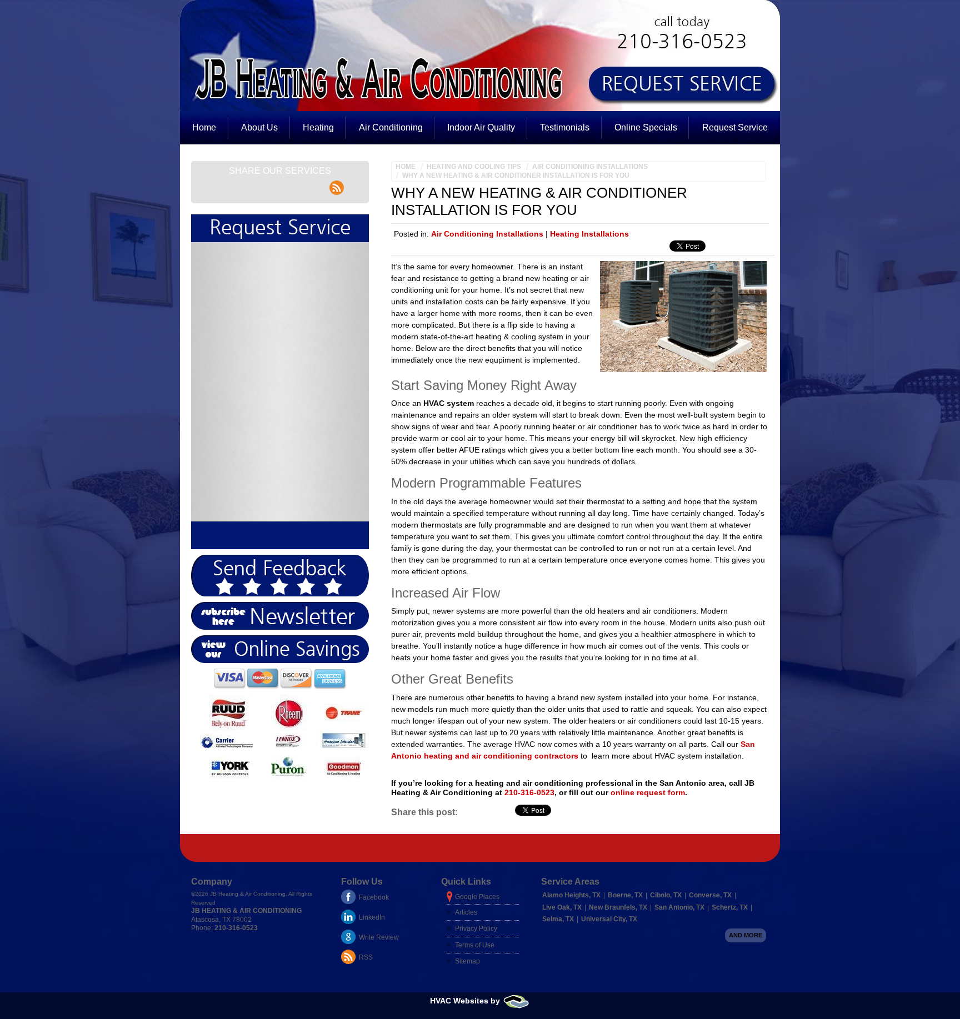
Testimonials (564, 127)
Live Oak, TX (562, 907)
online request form (648, 792)
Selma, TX (558, 919)
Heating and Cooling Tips (474, 166)
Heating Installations (589, 233)
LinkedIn (372, 917)
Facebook (374, 897)
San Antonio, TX (679, 907)
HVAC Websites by (466, 1000)
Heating (318, 127)
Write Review (379, 937)
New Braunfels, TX (618, 907)
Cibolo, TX (666, 895)
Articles (466, 912)
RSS (366, 957)
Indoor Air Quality (481, 127)
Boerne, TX (625, 895)
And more (745, 935)
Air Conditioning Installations (590, 166)
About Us (259, 127)
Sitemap (467, 961)
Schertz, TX (730, 907)
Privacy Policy (476, 928)
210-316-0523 (529, 792)
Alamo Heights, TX (571, 895)
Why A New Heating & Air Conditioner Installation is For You (515, 175)
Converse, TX (710, 895)
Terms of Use (474, 945)
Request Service (735, 127)
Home (204, 127)
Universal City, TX (609, 919)
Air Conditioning (391, 127)
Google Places (477, 897)
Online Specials (645, 127)
